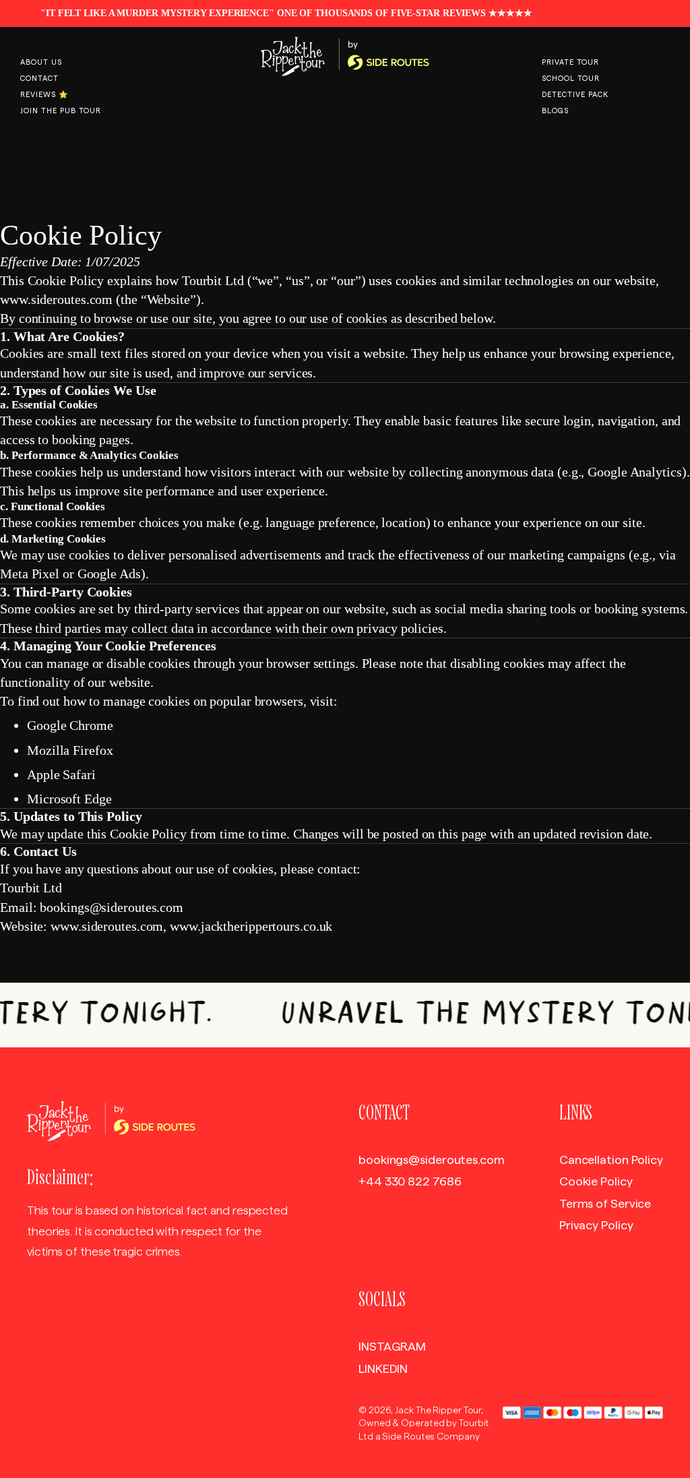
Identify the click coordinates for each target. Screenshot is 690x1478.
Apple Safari (61, 774)
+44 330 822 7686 (409, 1181)
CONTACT (39, 78)
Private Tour (570, 62)
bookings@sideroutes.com (431, 1160)
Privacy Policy (596, 1225)
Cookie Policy (596, 1181)
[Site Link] (345, 57)
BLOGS (555, 111)
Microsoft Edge (69, 798)
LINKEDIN (383, 1369)
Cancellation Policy (611, 1160)
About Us (41, 62)
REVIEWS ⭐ (44, 94)
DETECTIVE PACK (575, 94)
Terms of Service (605, 1204)
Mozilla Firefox (70, 750)
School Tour (571, 78)
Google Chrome (70, 725)
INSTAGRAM (392, 1347)
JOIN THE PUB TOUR (60, 111)
